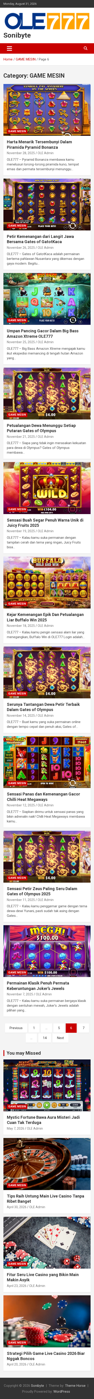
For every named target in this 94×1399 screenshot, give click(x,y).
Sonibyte (17, 35)
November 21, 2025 (21, 436)
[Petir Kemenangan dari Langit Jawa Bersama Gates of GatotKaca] (47, 204)
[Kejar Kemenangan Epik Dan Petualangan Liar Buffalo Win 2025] (47, 582)
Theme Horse (75, 1386)
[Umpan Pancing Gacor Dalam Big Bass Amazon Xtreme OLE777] (47, 299)
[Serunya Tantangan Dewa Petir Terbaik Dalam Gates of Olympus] (47, 672)
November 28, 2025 (21, 153)
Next (60, 1038)
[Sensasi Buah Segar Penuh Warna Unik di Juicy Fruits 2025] (47, 488)
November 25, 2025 (21, 342)
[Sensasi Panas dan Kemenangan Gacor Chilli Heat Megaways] (47, 762)
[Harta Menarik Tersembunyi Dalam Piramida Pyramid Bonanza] (47, 110)
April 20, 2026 (16, 1364)
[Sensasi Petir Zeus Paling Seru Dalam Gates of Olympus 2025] (47, 857)
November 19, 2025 (21, 531)
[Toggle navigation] (9, 48)
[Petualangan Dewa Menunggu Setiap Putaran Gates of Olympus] (47, 393)
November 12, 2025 (21, 805)
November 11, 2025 (21, 900)
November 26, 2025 (21, 247)
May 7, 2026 (15, 1128)
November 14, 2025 (21, 715)
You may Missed (24, 1053)
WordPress (61, 1391)
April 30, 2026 (16, 1207)
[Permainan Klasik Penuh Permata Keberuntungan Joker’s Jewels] (47, 951)
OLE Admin (46, 153)
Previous (16, 1028)
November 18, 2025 (21, 626)
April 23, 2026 (16, 1286)
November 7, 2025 (20, 994)
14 (45, 1038)
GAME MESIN (17, 131)
